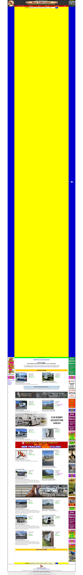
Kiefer (26, 384)
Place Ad (31, 5)
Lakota (28, 384)
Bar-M (21, 384)
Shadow (21, 482)
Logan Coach (38, 481)
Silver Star (25, 482)
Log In (39, 5)
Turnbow (20, 483)
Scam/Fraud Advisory (41, 357)
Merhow (16, 482)
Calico (37, 480)
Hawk (23, 384)
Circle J (20, 481)
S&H (19, 482)
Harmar (27, 481)
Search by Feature (20, 5)
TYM (23, 483)
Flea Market (56, 5)
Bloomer (30, 480)
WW (25, 483)
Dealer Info (47, 5)
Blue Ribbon (34, 480)
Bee (21, 480)
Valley (35, 384)
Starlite (30, 482)
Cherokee (16, 481)
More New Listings (41, 549)
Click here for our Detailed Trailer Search (42, 366)
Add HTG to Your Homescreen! (42, 359)
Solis (28, 482)
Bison (27, 480)
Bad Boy (19, 480)
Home (65, 5)
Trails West (17, 483)
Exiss (25, 481)
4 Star (16, 384)
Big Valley (24, 480)
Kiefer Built (31, 481)
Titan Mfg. (37, 482)
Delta (22, 481)
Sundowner (31, 384)
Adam (19, 384)
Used (37, 384)
